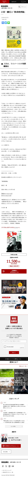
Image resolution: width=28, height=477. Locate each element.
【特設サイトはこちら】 (6, 193)
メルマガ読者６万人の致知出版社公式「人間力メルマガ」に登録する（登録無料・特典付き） (14, 336)
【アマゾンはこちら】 (6, 195)
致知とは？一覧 (22, 366)
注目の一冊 (4, 19)
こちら (16, 227)
